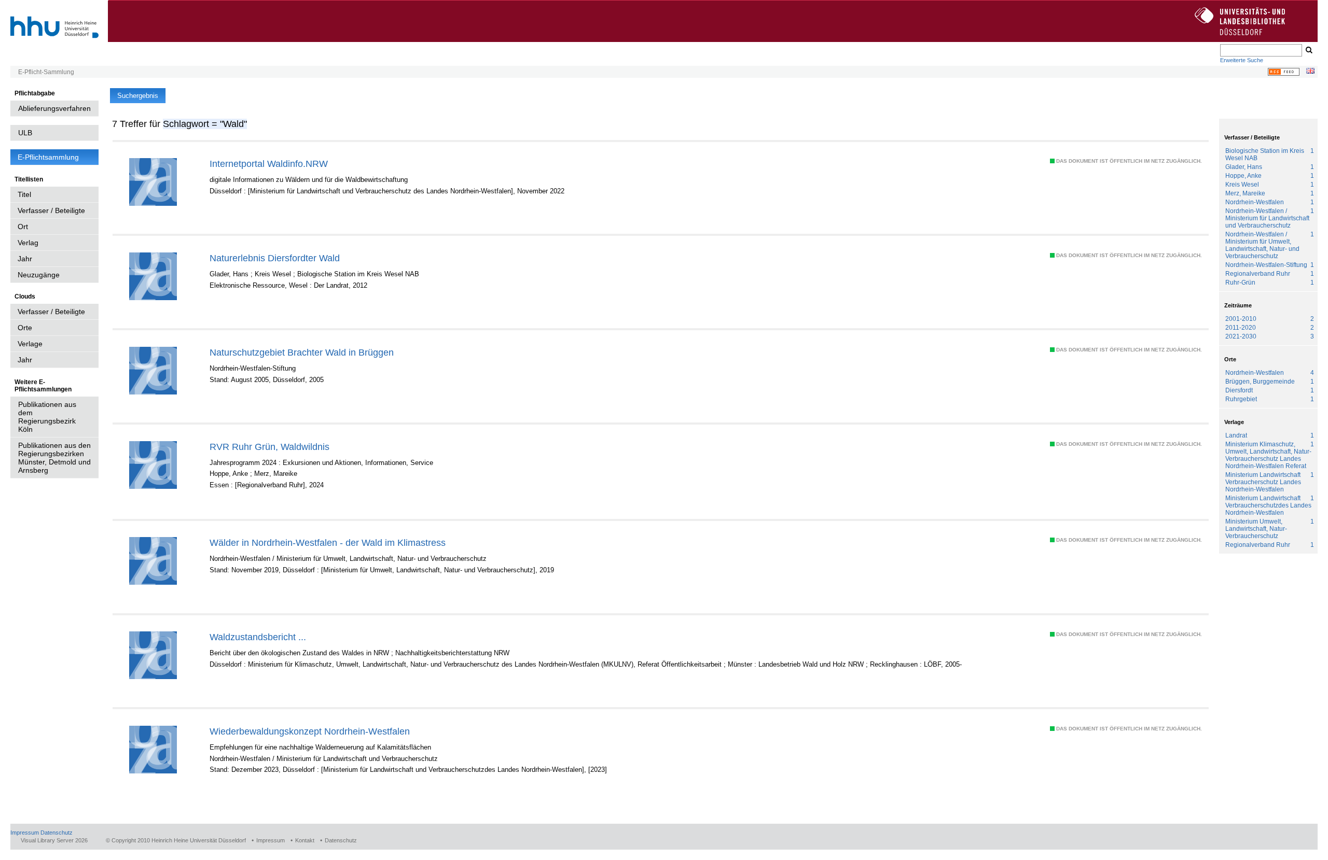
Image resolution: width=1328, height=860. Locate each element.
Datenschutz (56, 832)
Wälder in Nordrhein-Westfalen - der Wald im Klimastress (328, 542)
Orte (25, 327)
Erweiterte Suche (1241, 60)
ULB (25, 133)
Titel (24, 194)
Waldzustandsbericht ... (258, 636)
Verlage (30, 344)
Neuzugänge (39, 275)
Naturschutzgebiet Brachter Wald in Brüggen (302, 352)
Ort (23, 226)
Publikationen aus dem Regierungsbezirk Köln (47, 416)
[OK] (1308, 50)
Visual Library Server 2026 (54, 840)
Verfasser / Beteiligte (51, 210)
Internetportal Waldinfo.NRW (269, 163)
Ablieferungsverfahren (54, 108)
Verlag (28, 242)
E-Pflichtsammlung (48, 157)
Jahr (25, 259)
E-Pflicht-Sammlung (46, 72)
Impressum (24, 832)
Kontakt (304, 840)
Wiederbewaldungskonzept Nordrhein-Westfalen (310, 731)
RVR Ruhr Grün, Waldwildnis (269, 446)
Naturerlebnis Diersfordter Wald (275, 257)
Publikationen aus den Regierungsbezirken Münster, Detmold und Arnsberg (54, 457)
